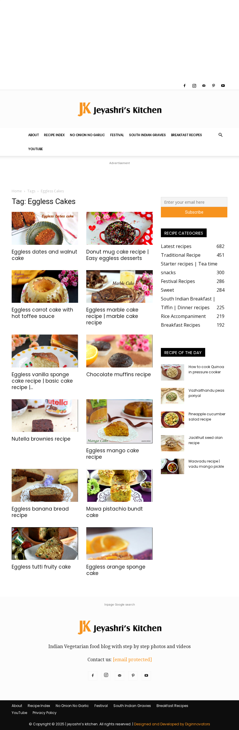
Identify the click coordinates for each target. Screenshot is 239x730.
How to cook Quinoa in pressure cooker (206, 369)
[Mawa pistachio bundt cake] (119, 485)
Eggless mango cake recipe (112, 453)
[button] (220, 135)
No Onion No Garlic (87, 135)
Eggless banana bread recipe (40, 512)
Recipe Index (54, 135)
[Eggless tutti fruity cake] (45, 543)
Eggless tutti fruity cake (41, 566)
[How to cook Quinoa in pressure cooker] (172, 372)
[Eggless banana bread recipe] (45, 485)
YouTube (35, 149)
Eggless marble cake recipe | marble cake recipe (112, 316)
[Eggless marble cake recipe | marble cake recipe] (119, 286)
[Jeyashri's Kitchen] (119, 109)
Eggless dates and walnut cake (44, 255)
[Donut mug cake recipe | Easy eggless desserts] (119, 228)
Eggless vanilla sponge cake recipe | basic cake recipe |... (42, 381)
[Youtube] (223, 85)
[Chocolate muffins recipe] (119, 351)
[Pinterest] (213, 85)
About (33, 135)
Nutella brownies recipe (41, 438)
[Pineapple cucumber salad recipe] (172, 419)
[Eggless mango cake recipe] (119, 421)
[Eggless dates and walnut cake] (45, 228)
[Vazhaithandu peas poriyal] (172, 396)
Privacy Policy (45, 712)
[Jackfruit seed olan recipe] (172, 443)
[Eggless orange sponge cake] (119, 543)
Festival (117, 135)
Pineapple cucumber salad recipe (207, 416)
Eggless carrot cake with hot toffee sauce (42, 313)
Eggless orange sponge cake (115, 570)
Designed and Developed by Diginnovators (172, 724)
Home (17, 191)
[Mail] (203, 85)
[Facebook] (184, 85)
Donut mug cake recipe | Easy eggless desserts (117, 255)
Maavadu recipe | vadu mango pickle (206, 464)
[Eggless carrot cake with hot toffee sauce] (45, 286)
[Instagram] (194, 85)
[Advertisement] (119, 41)
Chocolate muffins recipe (118, 374)
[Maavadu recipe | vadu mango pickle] (172, 466)
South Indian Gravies (147, 135)
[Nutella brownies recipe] (45, 415)
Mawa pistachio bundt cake (114, 512)
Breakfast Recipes (186, 135)
